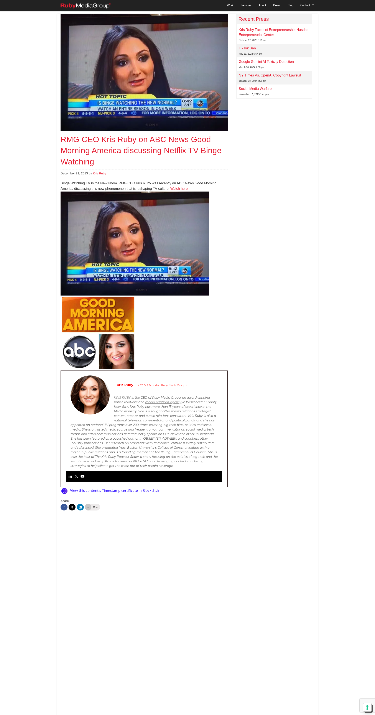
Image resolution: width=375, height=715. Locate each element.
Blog (290, 5)
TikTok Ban (247, 48)
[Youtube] (82, 476)
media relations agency (163, 402)
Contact (305, 5)
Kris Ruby (99, 173)
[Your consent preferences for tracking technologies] (367, 707)
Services (246, 5)
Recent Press (253, 19)
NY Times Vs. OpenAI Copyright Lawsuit (270, 75)
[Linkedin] (70, 476)
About (262, 5)
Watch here (179, 188)
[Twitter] (76, 476)
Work (230, 5)
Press (277, 5)
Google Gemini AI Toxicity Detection (266, 61)
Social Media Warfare (255, 89)
